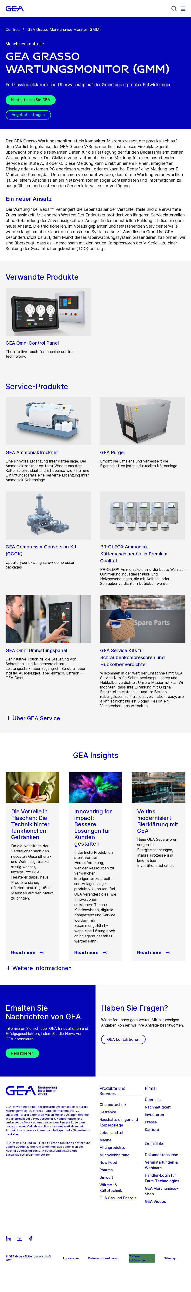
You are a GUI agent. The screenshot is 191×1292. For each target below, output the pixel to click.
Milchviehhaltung (114, 1155)
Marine (105, 1140)
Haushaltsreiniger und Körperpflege (118, 1122)
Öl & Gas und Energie (118, 1198)
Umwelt (106, 1177)
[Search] (174, 8)
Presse (151, 1122)
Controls (13, 29)
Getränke (107, 1112)
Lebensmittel (111, 1132)
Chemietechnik (112, 1104)
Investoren (154, 1114)
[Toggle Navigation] (183, 8)
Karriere (152, 1129)
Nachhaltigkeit (158, 1107)
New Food (108, 1162)
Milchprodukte (112, 1147)
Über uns (152, 1099)
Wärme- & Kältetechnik (110, 1188)
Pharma (106, 1170)
